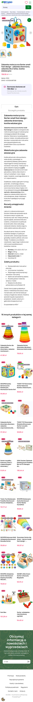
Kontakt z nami (13, 691)
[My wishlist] (26, 2)
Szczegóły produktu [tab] (16, 110)
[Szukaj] (28, 7)
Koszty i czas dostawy (16, 683)
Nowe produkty (21, 676)
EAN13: (3, 80)
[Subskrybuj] (28, 661)
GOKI (7, 78)
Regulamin (24, 687)
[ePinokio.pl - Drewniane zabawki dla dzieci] (7, 2)
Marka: (3, 78)
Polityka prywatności (12, 687)
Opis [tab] (16, 106)
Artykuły (22, 691)
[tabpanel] (16, 32)
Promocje (11, 676)
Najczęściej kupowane (16, 680)
